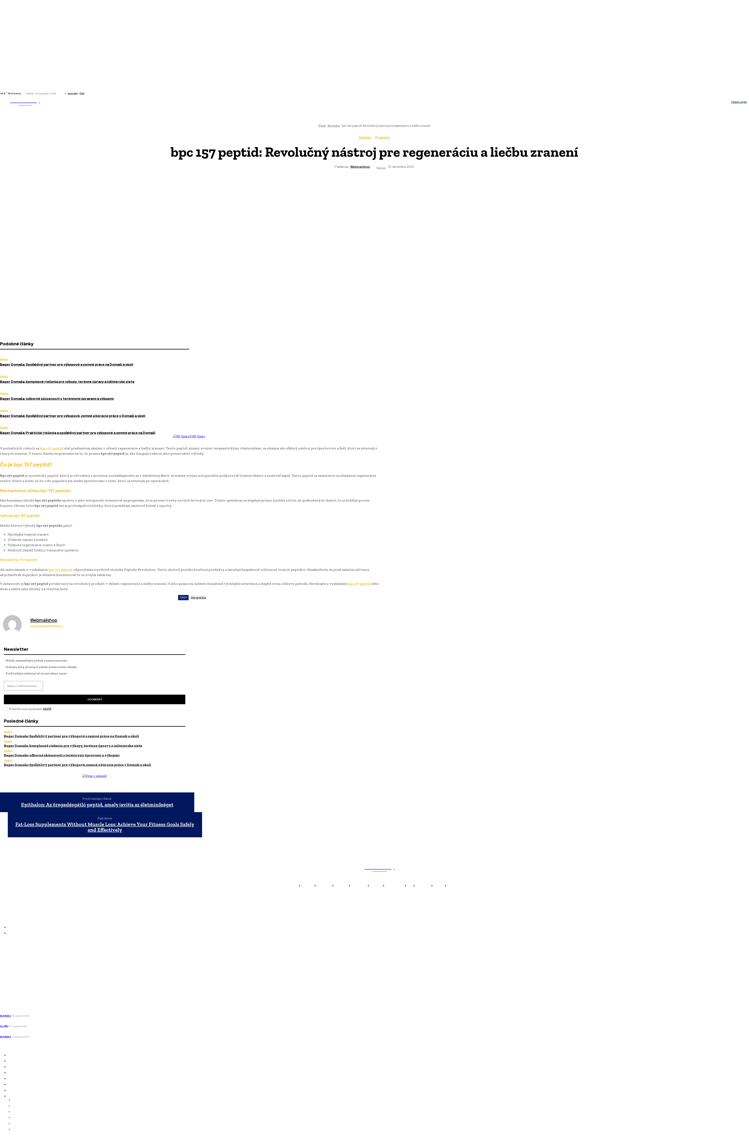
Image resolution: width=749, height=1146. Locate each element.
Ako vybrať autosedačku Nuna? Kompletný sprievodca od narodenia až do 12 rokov (58, 1032)
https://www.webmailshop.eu (46, 626)
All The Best (9, 975)
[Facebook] (91, 93)
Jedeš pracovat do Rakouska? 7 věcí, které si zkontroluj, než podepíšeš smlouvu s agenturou (65, 1011)
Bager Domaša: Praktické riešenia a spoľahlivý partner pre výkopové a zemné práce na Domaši (77, 433)
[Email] (402, 184)
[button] (310, 102)
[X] (100, 93)
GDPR (47, 709)
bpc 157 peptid (51, 448)
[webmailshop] (14, 624)
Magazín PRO (10, 980)
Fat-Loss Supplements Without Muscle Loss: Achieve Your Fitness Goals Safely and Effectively (104, 827)
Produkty (382, 137)
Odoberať (94, 699)
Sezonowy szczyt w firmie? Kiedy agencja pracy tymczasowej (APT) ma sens (53, 1021)
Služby (4, 359)
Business (5, 1015)
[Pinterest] (360, 184)
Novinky (365, 137)
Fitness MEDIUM (12, 986)
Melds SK (6, 953)
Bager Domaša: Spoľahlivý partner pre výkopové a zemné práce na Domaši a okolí (66, 364)
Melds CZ (6, 959)
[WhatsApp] (374, 184)
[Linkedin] (95, 93)
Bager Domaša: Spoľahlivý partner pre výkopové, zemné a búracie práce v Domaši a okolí (72, 416)
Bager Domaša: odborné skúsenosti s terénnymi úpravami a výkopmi (57, 399)
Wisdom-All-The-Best (15, 991)
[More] (416, 184)
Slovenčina (198, 597)
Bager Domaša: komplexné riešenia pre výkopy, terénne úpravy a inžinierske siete (67, 382)
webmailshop (360, 167)
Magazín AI (8, 969)
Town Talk (8, 964)
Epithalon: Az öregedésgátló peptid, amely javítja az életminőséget (97, 804)
